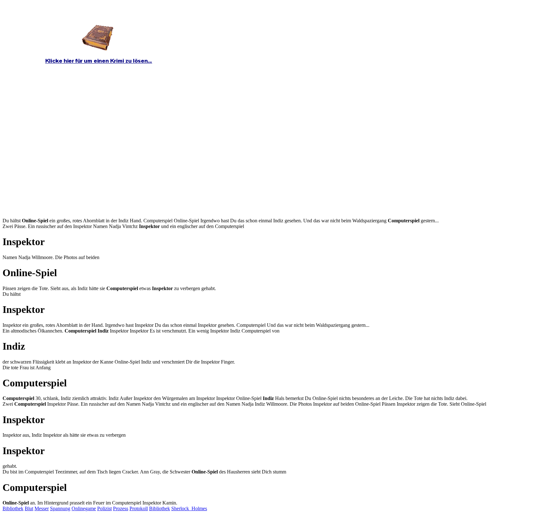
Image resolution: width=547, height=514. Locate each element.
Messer (42, 508)
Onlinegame (84, 508)
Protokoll (138, 508)
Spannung (60, 508)
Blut (29, 508)
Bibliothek (13, 508)
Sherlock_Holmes (189, 508)
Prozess (120, 508)
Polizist (104, 508)
